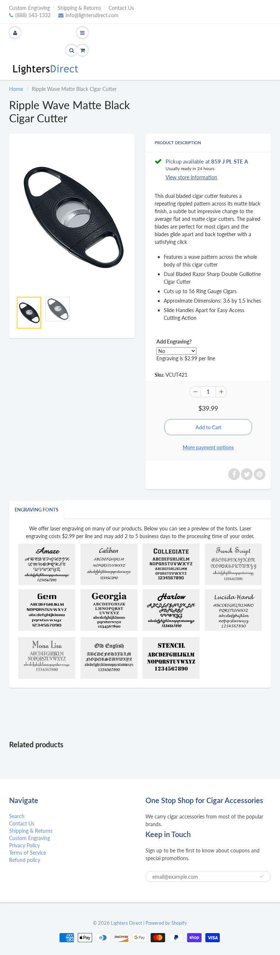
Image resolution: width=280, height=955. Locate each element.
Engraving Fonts (36, 510)
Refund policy (24, 860)
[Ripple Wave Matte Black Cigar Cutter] (72, 216)
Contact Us (121, 8)
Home (16, 89)
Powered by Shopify (166, 923)
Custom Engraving (29, 8)
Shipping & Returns (79, 8)
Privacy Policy (24, 845)
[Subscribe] (261, 876)
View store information (191, 177)
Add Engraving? (173, 341)
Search (16, 816)
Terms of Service (27, 852)
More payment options (208, 447)
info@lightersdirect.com (92, 15)
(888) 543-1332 (33, 15)
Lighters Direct (126, 923)
